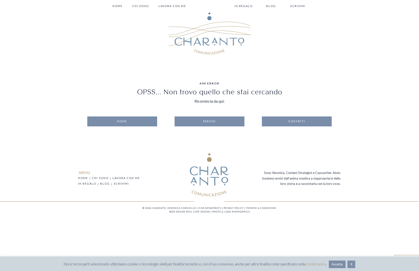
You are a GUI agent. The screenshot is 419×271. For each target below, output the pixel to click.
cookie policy (316, 264)
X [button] (351, 264)
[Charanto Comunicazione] (209, 33)
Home (117, 6)
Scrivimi (298, 6)
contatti (296, 121)
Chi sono (140, 6)
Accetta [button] (337, 264)
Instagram (207, 201)
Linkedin (211, 201)
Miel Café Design (198, 211)
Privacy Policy (234, 208)
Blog (271, 6)
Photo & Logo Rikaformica (231, 211)
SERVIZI (209, 121)
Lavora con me (172, 6)
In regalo (243, 6)
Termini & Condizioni (261, 208)
